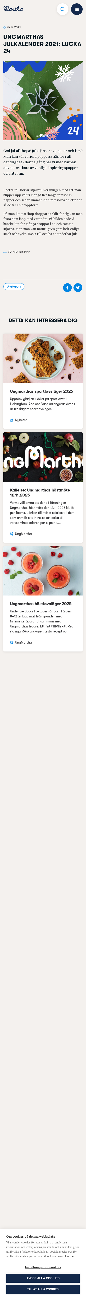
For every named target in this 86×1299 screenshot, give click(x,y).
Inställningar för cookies (43, 1267)
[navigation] (13, 9)
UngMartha (14, 286)
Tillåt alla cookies (43, 1289)
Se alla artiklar (19, 252)
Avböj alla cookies (43, 1278)
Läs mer (70, 1256)
